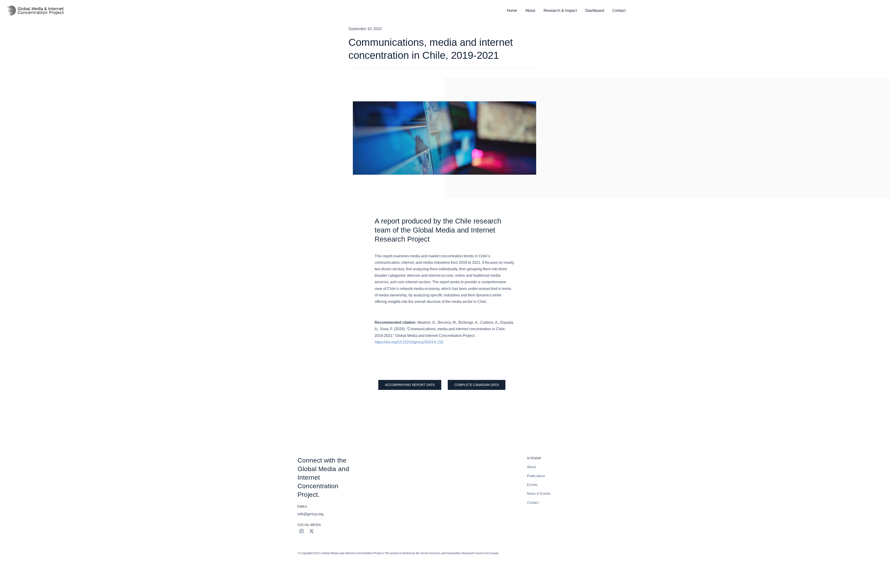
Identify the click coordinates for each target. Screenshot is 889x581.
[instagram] (301, 531)
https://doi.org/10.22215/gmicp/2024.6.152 (409, 342)
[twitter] (312, 531)
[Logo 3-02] (35, 6)
